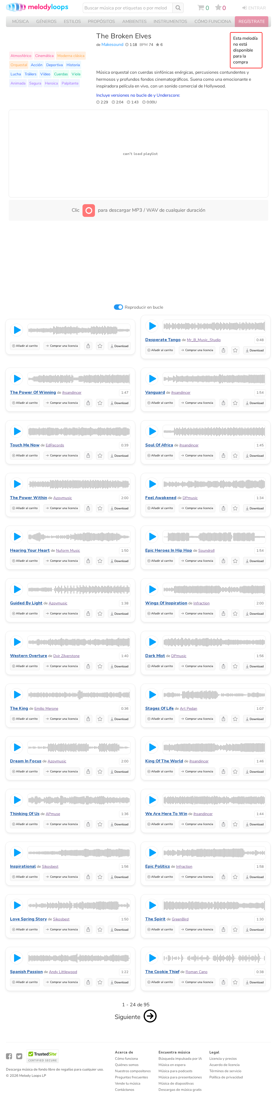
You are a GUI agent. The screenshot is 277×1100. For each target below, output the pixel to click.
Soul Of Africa (159, 445)
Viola (76, 74)
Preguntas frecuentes (131, 1077)
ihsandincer (71, 392)
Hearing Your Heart (30, 550)
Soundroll (206, 550)
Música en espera (172, 1064)
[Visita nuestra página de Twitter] (19, 1056)
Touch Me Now (24, 445)
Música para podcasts (175, 1071)
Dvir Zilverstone (66, 655)
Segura (35, 83)
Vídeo (45, 74)
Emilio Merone (46, 708)
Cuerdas (61, 74)
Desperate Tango (163, 339)
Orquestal (19, 65)
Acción (36, 65)
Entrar (257, 8)
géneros (46, 22)
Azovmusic (62, 497)
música (20, 22)
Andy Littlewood (63, 971)
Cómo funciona (126, 1058)
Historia (73, 65)
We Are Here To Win (166, 813)
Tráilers (31, 74)
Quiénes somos (126, 1064)
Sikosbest (50, 866)
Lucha (16, 74)
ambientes (134, 22)
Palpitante (70, 83)
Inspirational (23, 866)
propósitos (101, 22)
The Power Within (28, 497)
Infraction (201, 603)
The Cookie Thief (162, 971)
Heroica (51, 83)
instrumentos (170, 22)
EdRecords (55, 445)
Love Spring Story (28, 919)
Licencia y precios (223, 1058)
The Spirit (155, 919)
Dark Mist (155, 655)
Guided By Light (26, 603)
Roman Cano (196, 971)
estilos (72, 22)
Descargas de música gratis (180, 1089)
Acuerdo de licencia (224, 1064)
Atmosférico (21, 55)
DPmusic (190, 497)
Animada (18, 83)
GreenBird (180, 919)
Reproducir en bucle (144, 307)
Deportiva (54, 65)
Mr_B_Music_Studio (204, 339)
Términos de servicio (225, 1071)
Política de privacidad (226, 1077)
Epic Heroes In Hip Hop (168, 550)
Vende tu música (127, 1083)
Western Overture (28, 655)
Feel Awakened (160, 497)
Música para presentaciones (180, 1077)
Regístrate (252, 22)
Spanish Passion (26, 971)
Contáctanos (124, 1089)
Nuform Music (68, 550)
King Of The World (164, 761)
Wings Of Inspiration (166, 603)
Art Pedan (188, 708)
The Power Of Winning (33, 392)
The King (19, 708)
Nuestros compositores (133, 1071)
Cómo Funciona (212, 22)
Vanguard (155, 392)
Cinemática (44, 55)
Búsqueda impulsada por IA (180, 1058)
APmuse (53, 813)
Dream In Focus (25, 761)
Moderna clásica (70, 55)
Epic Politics (157, 866)
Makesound (112, 45)
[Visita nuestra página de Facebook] (9, 1056)
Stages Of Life (159, 708)
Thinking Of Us (24, 813)
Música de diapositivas (176, 1083)
